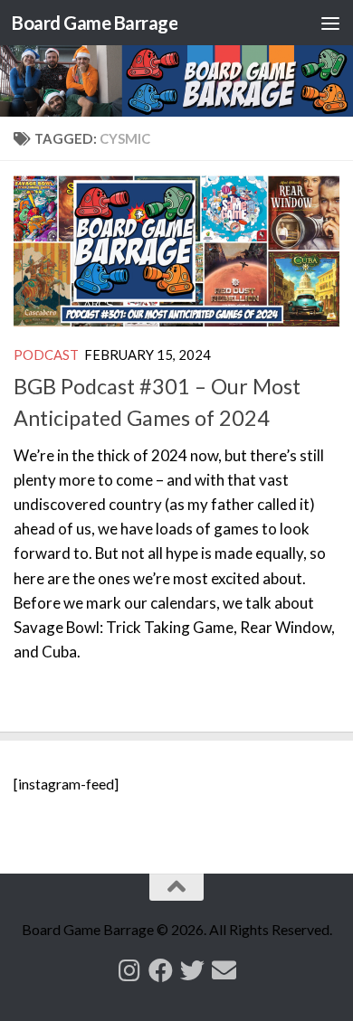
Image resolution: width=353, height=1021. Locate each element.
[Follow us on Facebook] (160, 970)
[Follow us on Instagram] (129, 970)
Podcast (46, 354)
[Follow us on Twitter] (192, 970)
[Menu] (330, 22)
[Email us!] (224, 970)
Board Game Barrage (94, 22)
